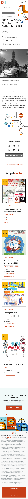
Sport (11, 214)
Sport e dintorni (8, 16)
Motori (5, 31)
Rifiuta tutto (14, 492)
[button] (26, 432)
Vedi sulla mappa (10, 220)
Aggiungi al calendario (14, 155)
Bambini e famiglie (9, 266)
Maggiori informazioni (14, 495)
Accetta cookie (14, 488)
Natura (6, 214)
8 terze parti (9, 437)
